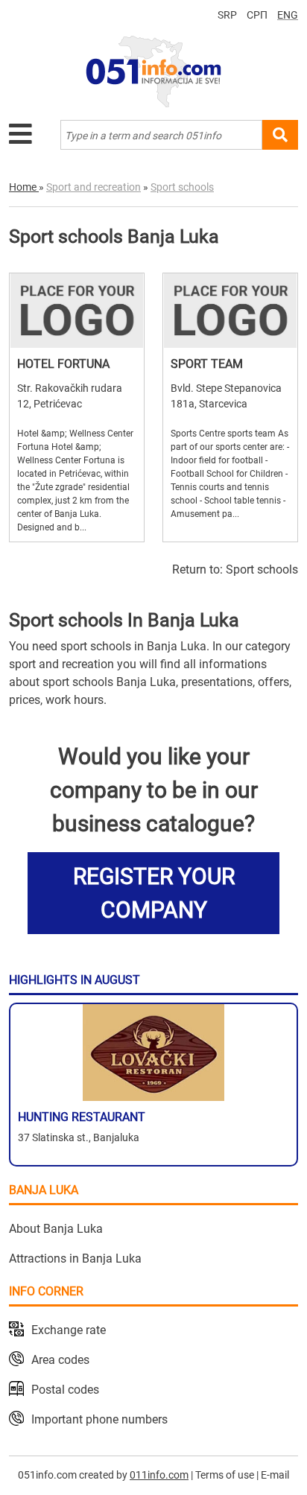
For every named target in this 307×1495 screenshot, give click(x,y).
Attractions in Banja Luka (75, 1258)
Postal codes (65, 1390)
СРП (257, 15)
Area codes (60, 1360)
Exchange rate (68, 1330)
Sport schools (262, 569)
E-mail (275, 1475)
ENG (287, 15)
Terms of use (224, 1475)
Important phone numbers (99, 1419)
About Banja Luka (56, 1229)
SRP (227, 15)
